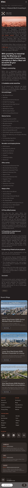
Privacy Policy (4, 409)
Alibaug (17, 420)
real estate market (8, 35)
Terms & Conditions (5, 407)
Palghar (3, 425)
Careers (3, 405)
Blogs (16, 402)
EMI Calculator (18, 407)
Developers (18, 400)
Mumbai (18, 416)
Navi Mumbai (4, 418)
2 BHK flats (5, 47)
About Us (3, 400)
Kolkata (3, 416)
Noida (17, 422)
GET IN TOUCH (7, 485)
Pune (17, 418)
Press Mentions (19, 405)
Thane (2, 420)
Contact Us (4, 402)
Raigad (17, 425)
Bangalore (3, 422)
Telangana (3, 427)
